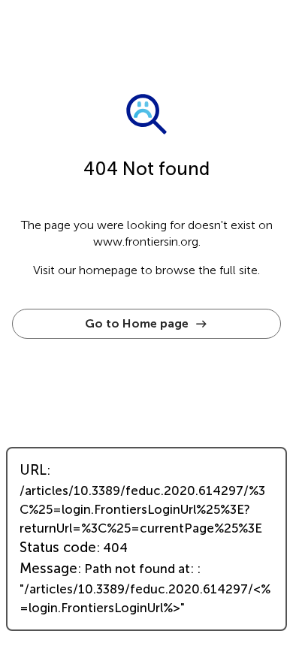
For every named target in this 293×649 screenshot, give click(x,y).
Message (48, 568)
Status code (58, 547)
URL (33, 470)
